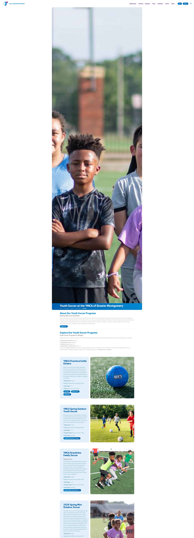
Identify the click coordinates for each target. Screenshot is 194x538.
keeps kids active (71, 347)
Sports (72, 308)
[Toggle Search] (191, 4)
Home (61, 308)
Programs (66, 308)
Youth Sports (78, 308)
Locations (140, 3)
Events (167, 3)
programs (147, 3)
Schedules (160, 3)
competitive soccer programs (104, 349)
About (172, 3)
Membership (132, 3)
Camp (153, 3)
